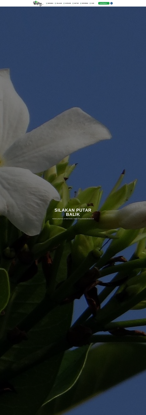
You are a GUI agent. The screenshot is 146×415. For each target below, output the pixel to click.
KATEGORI (68, 3)
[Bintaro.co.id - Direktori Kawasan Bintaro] (38, 3)
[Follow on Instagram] (111, 3)
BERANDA (50, 3)
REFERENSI (85, 3)
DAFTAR (76, 3)
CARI (92, 3)
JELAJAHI (59, 3)
